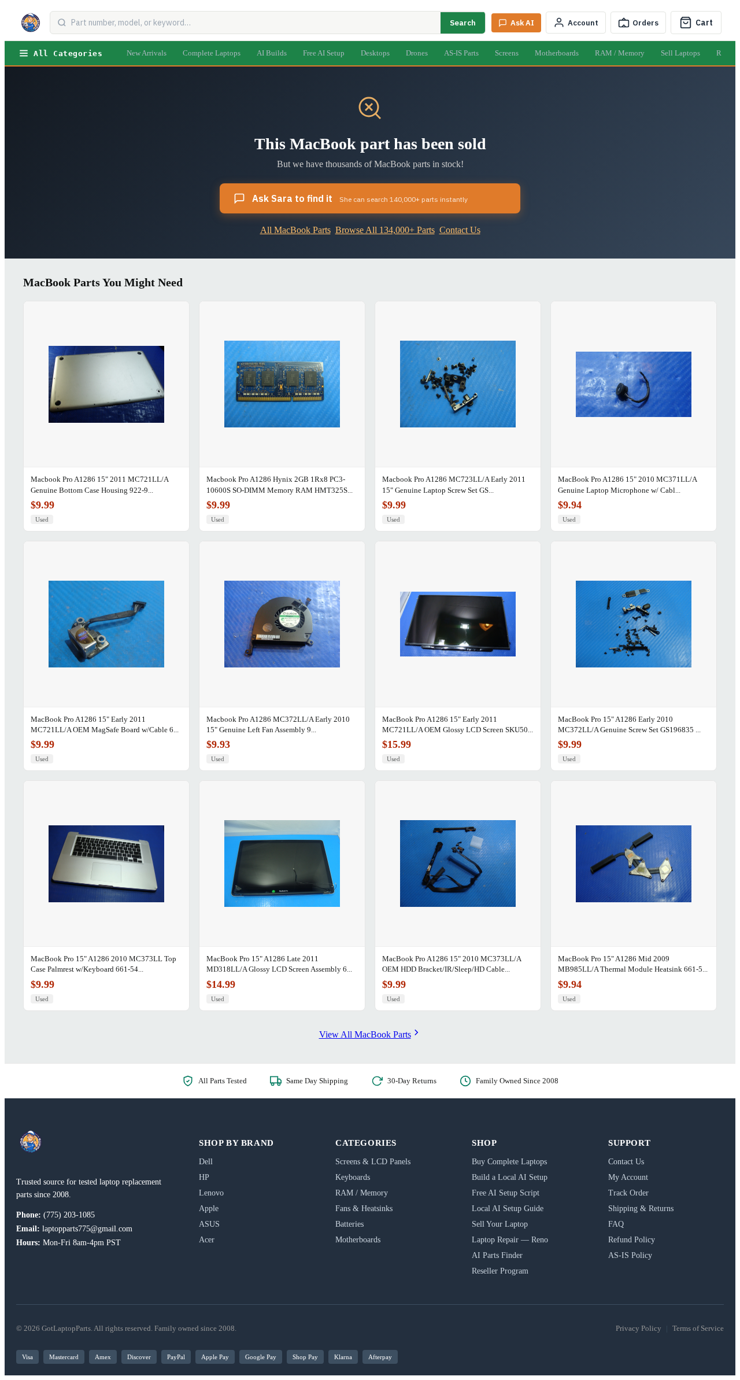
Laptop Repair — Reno (510, 1239)
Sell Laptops (680, 53)
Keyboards (352, 1177)
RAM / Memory (620, 53)
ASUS (209, 1224)
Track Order (628, 1193)
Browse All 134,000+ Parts (385, 230)
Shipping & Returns (641, 1208)
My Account (628, 1177)
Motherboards (557, 53)
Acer (206, 1239)
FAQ (616, 1224)
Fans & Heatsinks (364, 1208)
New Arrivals (146, 53)
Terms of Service (698, 1328)
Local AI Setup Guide (507, 1208)
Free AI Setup (324, 53)
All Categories (68, 53)
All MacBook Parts (295, 230)
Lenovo (211, 1193)
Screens (507, 53)
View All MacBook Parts (365, 1034)
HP (204, 1177)
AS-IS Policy (630, 1255)
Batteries (349, 1224)
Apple (209, 1208)
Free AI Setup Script (505, 1193)
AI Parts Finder (497, 1255)
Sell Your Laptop (500, 1224)
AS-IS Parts (461, 53)
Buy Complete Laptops (509, 1161)
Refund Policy (631, 1239)
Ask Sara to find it (360, 198)
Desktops (375, 53)
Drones (417, 53)
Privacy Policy (638, 1328)
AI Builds (272, 53)
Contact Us (459, 230)
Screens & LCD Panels (372, 1161)
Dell (206, 1161)
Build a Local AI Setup (509, 1177)
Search (463, 23)
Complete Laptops (211, 53)
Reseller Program (500, 1271)
